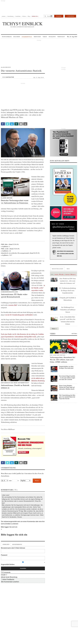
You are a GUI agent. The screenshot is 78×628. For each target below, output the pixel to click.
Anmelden (58, 16)
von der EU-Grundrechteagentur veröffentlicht (19, 315)
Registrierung (17, 544)
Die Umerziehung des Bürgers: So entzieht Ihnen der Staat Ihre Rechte (67, 396)
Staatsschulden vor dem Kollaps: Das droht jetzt (66, 367)
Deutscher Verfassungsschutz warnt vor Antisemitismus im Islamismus (14, 201)
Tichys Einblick (7, 36)
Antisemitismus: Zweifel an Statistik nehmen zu (15, 386)
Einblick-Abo (35, 16)
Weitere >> (54, 328)
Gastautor (10, 77)
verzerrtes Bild (12, 305)
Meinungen (37, 36)
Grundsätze (17, 16)
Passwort (4, 555)
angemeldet (13, 521)
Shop (29, 16)
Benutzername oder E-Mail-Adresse (13, 548)
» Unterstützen (70, 16)
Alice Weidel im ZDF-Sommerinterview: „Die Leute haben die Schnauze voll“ (67, 280)
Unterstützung (10, 16)
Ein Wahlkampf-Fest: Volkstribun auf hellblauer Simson (67, 309)
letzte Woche (59, 274)
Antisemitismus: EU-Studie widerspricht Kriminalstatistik (14, 295)
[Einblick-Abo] (63, 185)
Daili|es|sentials (27, 36)
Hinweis (19, 517)
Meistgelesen (57, 269)
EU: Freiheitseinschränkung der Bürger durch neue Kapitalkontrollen (67, 290)
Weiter (37, 480)
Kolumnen (16, 36)
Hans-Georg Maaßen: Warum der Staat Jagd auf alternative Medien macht (67, 387)
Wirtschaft (61, 36)
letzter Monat (70, 274)
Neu (68, 269)
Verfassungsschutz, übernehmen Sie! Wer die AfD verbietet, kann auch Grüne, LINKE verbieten (62, 359)
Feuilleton (52, 36)
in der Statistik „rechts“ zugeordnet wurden (38, 287)
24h (52, 274)
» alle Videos (74, 333)
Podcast (24, 16)
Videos (45, 36)
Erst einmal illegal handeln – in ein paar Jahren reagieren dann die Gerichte (67, 377)
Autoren (3, 16)
